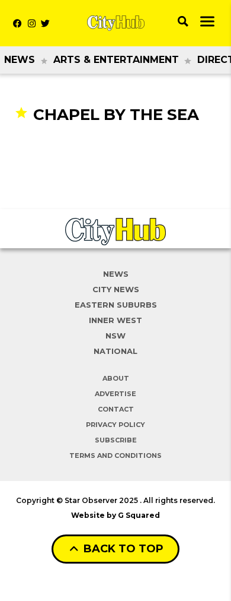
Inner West (115, 320)
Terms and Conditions (115, 455)
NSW (115, 335)
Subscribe (116, 440)
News (19, 59)
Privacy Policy (115, 424)
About (115, 378)
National (115, 351)
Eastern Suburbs (116, 304)
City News (115, 289)
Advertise (115, 394)
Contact (116, 409)
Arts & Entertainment (116, 59)
